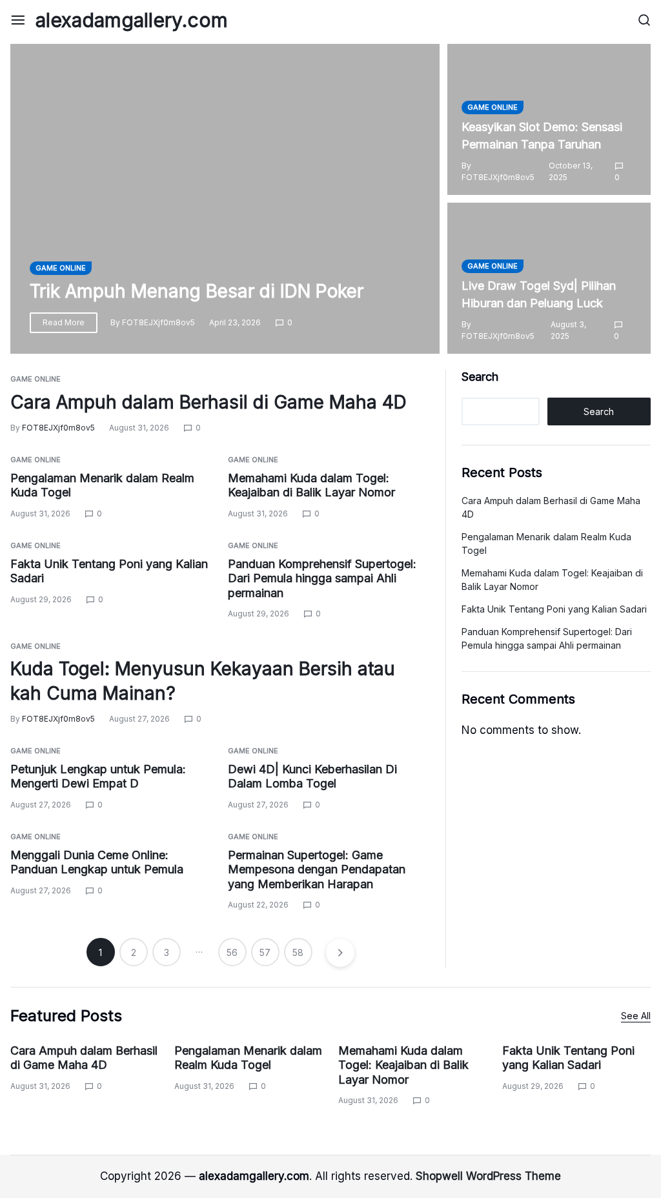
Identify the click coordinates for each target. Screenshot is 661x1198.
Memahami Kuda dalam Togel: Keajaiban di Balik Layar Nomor (311, 485)
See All (636, 1015)
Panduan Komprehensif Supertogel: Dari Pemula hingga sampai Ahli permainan (322, 578)
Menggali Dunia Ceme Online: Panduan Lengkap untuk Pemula (96, 862)
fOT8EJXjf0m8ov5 (158, 322)
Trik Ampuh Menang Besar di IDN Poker (196, 291)
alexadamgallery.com (132, 20)
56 (232, 952)
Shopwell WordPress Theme (488, 1176)
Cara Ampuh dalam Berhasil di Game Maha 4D (208, 402)
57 (264, 952)
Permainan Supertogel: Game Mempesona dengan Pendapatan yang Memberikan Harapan (316, 869)
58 (297, 952)
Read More (64, 322)
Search (480, 376)
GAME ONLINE (61, 267)
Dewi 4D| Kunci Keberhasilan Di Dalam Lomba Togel (312, 776)
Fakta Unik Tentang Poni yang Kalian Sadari (554, 609)
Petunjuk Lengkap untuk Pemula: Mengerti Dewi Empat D (98, 776)
